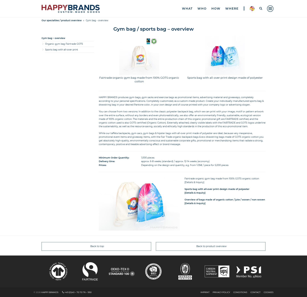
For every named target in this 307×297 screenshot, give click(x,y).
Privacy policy (221, 292)
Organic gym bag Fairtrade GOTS (64, 43)
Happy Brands (49, 292)
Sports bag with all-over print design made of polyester (225, 77)
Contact (255, 292)
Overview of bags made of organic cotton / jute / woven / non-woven (225, 199)
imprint (205, 292)
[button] (270, 8)
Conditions (240, 292)
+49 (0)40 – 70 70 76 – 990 (78, 292)
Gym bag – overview (53, 38)
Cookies (268, 292)
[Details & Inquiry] (194, 182)
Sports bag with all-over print (61, 49)
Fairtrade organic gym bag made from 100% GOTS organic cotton (222, 178)
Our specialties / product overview (62, 20)
